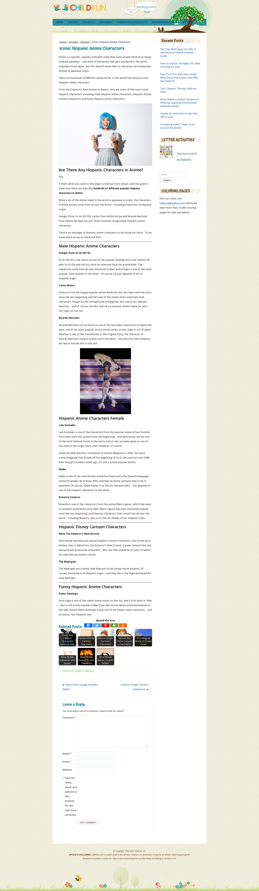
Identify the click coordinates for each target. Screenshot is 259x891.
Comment (69, 717)
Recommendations (164, 22)
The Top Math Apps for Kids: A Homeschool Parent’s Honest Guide (178, 52)
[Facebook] (88, 625)
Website (67, 769)
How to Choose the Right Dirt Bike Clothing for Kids (180, 65)
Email (66, 761)
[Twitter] (97, 625)
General (84, 42)
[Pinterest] (105, 625)
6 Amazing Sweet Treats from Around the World (177, 126)
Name (66, 753)
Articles (188, 22)
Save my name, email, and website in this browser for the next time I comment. (71, 796)
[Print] (123, 625)
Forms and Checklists (132, 22)
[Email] (114, 625)
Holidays (89, 22)
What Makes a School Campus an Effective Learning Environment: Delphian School (179, 103)
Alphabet (106, 22)
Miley (78, 670)
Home (59, 22)
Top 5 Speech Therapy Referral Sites (178, 90)
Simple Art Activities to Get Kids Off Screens (178, 115)
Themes (73, 22)
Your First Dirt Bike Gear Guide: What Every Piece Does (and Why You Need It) (179, 78)
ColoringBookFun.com (172, 203)
